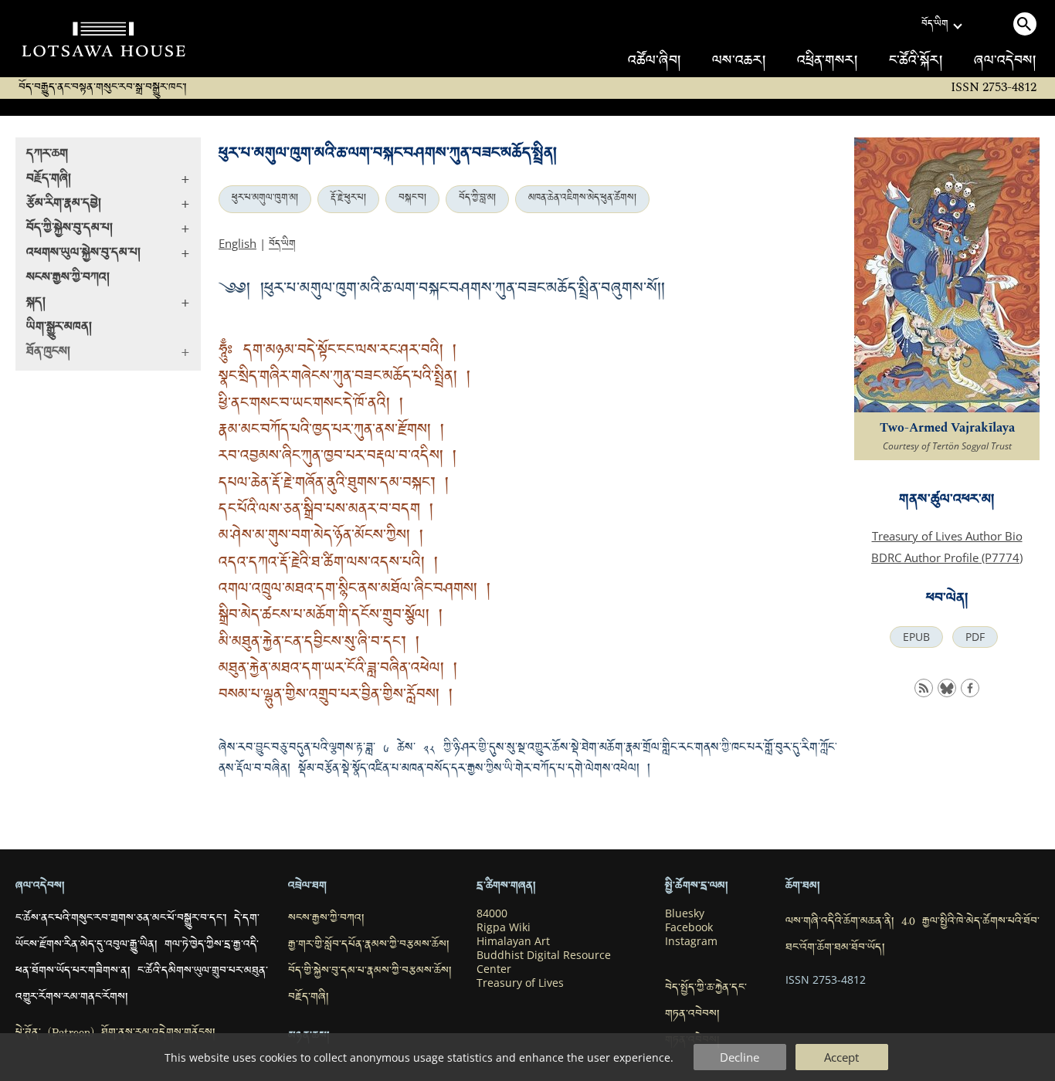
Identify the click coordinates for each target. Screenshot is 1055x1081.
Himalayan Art (513, 941)
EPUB (916, 637)
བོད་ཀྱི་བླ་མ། (477, 199)
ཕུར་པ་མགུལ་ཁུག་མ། (265, 199)
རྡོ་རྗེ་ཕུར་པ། (348, 199)
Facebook (689, 927)
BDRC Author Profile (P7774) (947, 557)
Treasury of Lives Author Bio (947, 536)
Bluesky (684, 913)
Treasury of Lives (520, 983)
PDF (975, 637)
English (237, 243)
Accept (841, 1057)
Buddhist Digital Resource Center (544, 962)
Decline (739, 1057)
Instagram (691, 941)
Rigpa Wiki (504, 927)
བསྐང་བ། (412, 199)
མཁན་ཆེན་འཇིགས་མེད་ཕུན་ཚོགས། (582, 199)
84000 (492, 913)
